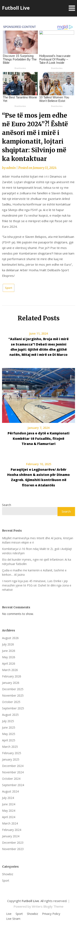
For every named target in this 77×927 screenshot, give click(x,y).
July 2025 (8, 721)
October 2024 (11, 779)
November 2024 (13, 772)
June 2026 (8, 651)
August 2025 (10, 715)
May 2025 (8, 734)
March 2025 (10, 747)
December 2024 (12, 766)
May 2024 (8, 811)
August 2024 (10, 791)
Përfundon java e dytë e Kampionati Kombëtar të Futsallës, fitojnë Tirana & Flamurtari (38, 438)
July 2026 (8, 644)
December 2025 (12, 689)
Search (6, 505)
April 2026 (8, 663)
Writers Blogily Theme (47, 906)
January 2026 (10, 683)
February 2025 (11, 753)
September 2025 (13, 708)
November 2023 (13, 849)
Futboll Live (16, 8)
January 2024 (10, 836)
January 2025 (10, 759)
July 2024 (8, 798)
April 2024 (8, 817)
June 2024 (8, 804)
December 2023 (12, 842)
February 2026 (11, 676)
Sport (8, 288)
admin (11, 168)
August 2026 (10, 638)
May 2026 (8, 657)
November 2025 (13, 695)
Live (8, 913)
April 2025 (8, 740)
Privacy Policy (51, 913)
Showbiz (7, 874)
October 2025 (11, 702)
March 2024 (10, 823)
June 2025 (8, 727)
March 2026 (10, 670)
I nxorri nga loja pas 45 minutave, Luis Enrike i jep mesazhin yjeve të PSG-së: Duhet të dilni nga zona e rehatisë (36, 585)
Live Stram (13, 918)
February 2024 (11, 830)
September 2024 (13, 785)
